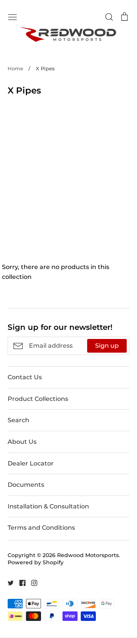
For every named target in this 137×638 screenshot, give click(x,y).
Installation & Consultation (48, 506)
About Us (22, 441)
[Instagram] (31, 582)
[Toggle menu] (13, 16)
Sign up (107, 345)
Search (18, 420)
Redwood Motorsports (88, 555)
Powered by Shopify (36, 562)
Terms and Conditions (41, 527)
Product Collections (38, 398)
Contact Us (25, 377)
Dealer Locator (31, 463)
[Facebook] (19, 582)
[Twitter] (8, 582)
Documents (26, 484)
